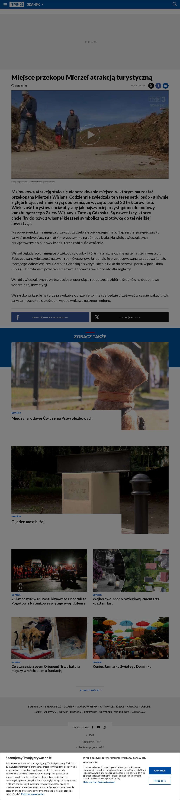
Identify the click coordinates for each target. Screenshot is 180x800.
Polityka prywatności (32, 794)
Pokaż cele (160, 780)
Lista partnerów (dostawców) (99, 782)
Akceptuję (159, 770)
